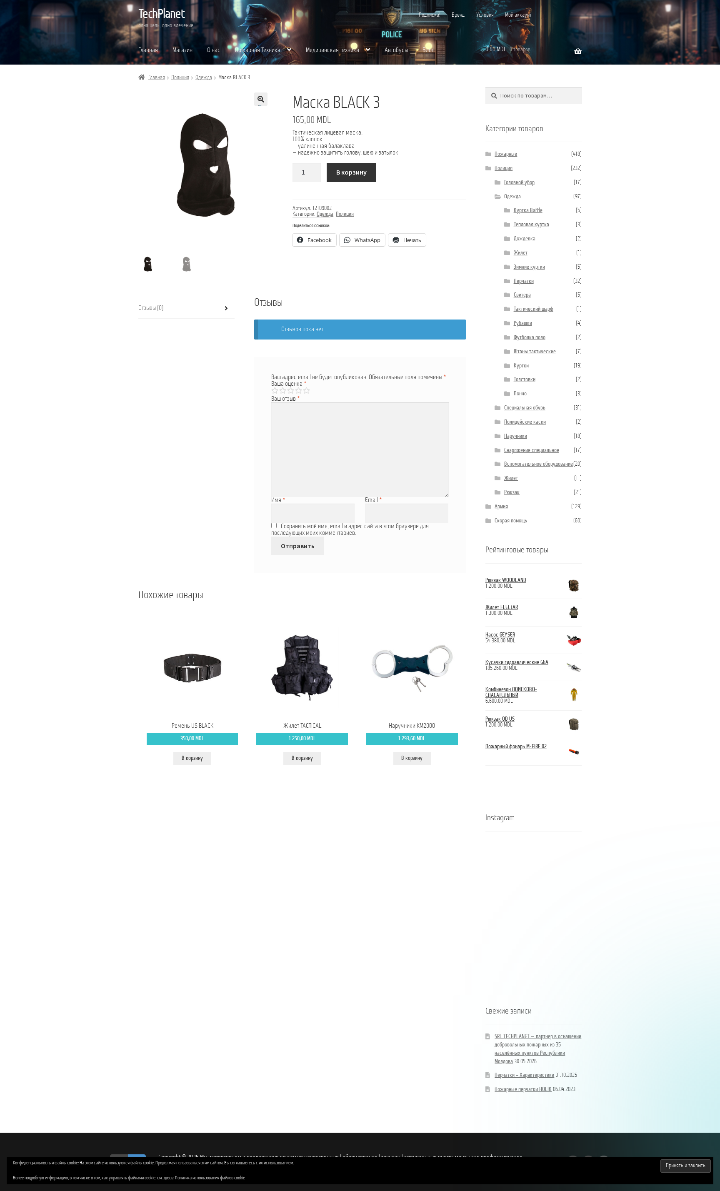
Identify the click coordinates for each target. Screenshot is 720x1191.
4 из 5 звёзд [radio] (298, 390)
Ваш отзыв (285, 399)
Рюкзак (512, 492)
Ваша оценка (289, 384)
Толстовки (524, 380)
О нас (213, 50)
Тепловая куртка (531, 225)
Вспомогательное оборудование (538, 464)
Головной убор (519, 183)
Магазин (182, 50)
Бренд (458, 15)
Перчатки (524, 281)
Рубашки (523, 323)
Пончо (520, 394)
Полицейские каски (525, 422)
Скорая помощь (511, 521)
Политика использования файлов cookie (210, 1178)
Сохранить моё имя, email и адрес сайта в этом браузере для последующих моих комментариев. (349, 530)
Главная (148, 50)
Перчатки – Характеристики (524, 1075)
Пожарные (506, 154)
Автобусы (396, 50)
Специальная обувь (524, 408)
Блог (428, 50)
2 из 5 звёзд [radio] (282, 390)
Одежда (203, 78)
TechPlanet (161, 14)
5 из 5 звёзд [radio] (306, 390)
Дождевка (524, 239)
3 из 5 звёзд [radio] (290, 390)
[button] (261, 99)
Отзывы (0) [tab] (150, 308)
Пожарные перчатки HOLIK (523, 1089)
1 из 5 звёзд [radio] (274, 390)
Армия (501, 507)
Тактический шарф (533, 309)
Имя (278, 500)
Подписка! (429, 15)
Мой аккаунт (518, 15)
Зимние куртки (529, 267)
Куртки (521, 366)
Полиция (180, 78)
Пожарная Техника (257, 50)
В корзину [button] (192, 758)
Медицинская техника (332, 50)
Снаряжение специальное (531, 450)
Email (373, 500)
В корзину (351, 172)
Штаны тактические (535, 352)
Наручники (515, 436)
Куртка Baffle (528, 210)
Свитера (522, 295)
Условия (485, 15)
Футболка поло (529, 338)
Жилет (521, 253)
